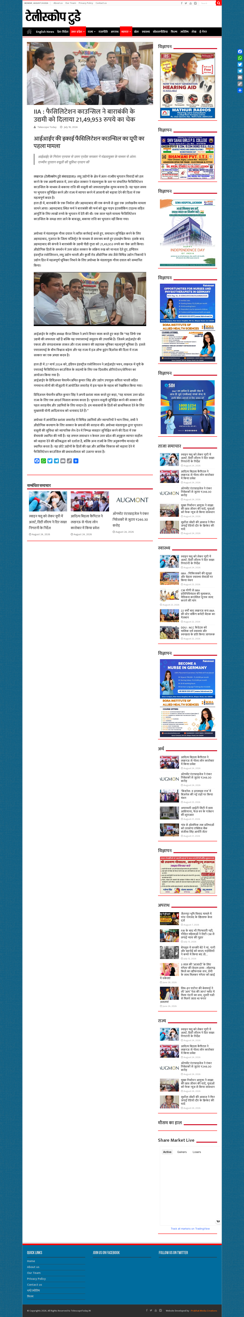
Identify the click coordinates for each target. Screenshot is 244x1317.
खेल (136, 31)
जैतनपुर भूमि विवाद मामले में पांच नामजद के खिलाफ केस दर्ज (196, 917)
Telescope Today (47, 127)
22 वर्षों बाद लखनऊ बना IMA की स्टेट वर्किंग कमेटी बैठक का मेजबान (198, 614)
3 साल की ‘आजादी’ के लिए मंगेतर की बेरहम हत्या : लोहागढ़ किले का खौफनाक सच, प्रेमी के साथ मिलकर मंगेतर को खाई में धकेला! (187, 971)
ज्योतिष (184, 31)
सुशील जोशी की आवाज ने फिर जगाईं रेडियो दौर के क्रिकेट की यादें (198, 526)
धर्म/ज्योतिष (33, 1290)
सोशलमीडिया (160, 31)
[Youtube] (190, 3)
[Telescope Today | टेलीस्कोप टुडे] (53, 15)
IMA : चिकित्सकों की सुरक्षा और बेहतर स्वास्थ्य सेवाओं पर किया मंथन (197, 577)
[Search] (219, 3)
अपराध (115, 31)
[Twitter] (186, 3)
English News (45, 31)
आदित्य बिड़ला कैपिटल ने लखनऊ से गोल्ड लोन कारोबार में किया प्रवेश (87, 522)
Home (29, 31)
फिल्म (174, 31)
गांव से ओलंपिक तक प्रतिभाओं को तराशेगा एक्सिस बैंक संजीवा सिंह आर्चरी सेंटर (197, 828)
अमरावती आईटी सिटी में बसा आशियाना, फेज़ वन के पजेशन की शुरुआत (197, 812)
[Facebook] (182, 3)
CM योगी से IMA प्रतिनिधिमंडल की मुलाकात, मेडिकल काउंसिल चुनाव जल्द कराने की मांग (197, 595)
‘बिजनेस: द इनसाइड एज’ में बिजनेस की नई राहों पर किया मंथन (197, 795)
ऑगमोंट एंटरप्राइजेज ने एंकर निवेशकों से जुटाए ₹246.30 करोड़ (131, 520)
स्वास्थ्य (146, 31)
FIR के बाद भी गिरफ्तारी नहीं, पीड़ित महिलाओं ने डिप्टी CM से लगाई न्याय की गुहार (197, 934)
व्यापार (124, 31)
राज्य (90, 31)
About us (58, 3)
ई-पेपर (203, 31)
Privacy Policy (86, 3)
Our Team (70, 3)
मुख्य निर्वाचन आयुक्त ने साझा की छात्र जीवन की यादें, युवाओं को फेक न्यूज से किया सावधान (198, 509)
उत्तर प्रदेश (76, 31)
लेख (194, 31)
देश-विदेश (62, 31)
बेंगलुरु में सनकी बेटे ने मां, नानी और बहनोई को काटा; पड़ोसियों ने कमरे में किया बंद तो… (198, 951)
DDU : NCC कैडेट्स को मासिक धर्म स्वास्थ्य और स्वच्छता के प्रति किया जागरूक (198, 631)
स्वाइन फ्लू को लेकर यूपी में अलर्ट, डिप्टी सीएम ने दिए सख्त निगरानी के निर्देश (48, 522)
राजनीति (103, 31)
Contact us (101, 3)
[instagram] (195, 3)
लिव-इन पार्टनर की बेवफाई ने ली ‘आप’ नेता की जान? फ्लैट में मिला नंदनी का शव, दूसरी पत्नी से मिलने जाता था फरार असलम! (187, 995)
